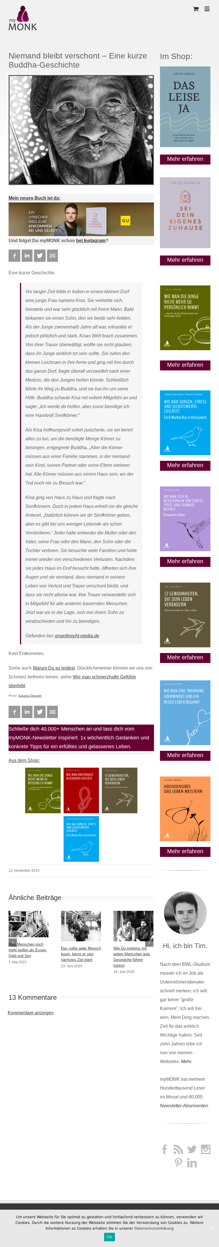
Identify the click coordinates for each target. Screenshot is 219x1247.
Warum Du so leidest (54, 668)
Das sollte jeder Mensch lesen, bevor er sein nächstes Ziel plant (81, 954)
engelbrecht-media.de (77, 635)
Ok (109, 1236)
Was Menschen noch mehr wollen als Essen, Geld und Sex (28, 950)
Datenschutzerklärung (154, 1228)
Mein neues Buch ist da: (34, 198)
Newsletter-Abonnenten (184, 1105)
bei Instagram (91, 240)
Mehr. (186, 1061)
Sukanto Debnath (30, 695)
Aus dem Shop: (24, 760)
